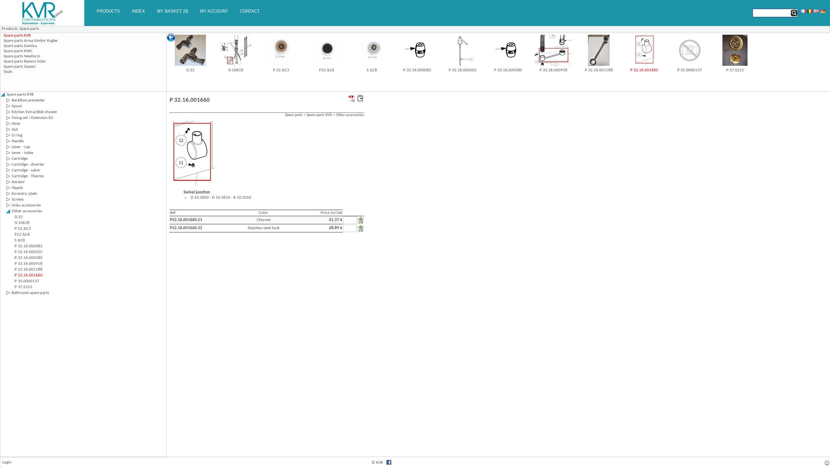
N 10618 (235, 70)
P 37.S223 (735, 70)
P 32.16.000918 (553, 70)
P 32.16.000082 (417, 70)
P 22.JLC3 (281, 70)
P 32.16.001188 (599, 70)
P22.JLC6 (326, 70)
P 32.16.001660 (644, 70)
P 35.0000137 (689, 70)
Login (6, 462)
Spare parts (29, 29)
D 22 (190, 70)
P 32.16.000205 (463, 70)
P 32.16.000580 (508, 70)
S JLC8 (372, 70)
